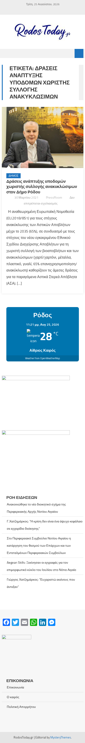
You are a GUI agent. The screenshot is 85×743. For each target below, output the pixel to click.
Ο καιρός (13, 697)
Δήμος (13, 175)
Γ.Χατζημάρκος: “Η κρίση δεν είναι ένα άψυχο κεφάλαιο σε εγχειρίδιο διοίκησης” (45, 525)
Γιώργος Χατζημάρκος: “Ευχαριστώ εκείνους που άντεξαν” (41, 583)
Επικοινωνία (15, 687)
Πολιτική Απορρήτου (21, 706)
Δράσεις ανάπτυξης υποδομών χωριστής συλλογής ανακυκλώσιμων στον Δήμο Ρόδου (41, 186)
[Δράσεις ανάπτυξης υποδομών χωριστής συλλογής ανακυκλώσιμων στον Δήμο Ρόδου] (42, 137)
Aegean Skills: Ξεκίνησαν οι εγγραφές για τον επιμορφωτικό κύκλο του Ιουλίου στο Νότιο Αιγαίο (41, 566)
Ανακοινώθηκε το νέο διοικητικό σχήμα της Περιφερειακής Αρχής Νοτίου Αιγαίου (36, 508)
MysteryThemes (60, 737)
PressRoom (54, 197)
